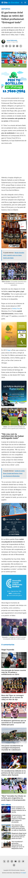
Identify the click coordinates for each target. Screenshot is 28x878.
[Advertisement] (14, 160)
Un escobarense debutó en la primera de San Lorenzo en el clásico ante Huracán (13, 773)
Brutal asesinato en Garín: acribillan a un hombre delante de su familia (19, 809)
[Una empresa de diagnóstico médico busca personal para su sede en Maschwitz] (6, 827)
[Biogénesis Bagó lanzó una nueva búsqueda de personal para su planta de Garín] (6, 836)
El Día (10, 3)
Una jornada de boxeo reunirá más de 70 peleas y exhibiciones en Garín (13, 672)
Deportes (5, 9)
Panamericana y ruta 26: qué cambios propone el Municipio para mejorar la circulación (18, 818)
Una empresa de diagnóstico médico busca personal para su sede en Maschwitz (19, 827)
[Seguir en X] (4, 861)
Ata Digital (23, 872)
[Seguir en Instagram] (11, 861)
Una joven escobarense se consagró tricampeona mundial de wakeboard (12, 748)
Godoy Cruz (16, 308)
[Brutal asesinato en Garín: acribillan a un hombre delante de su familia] (6, 809)
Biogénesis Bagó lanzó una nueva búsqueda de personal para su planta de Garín (19, 836)
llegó (9, 350)
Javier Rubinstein (12, 40)
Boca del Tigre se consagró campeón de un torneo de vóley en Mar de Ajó (12, 697)
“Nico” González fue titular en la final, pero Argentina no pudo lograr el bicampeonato (13, 798)
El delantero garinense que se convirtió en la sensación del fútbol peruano (13, 723)
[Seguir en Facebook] (8, 861)
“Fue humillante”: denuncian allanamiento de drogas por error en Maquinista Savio (18, 845)
